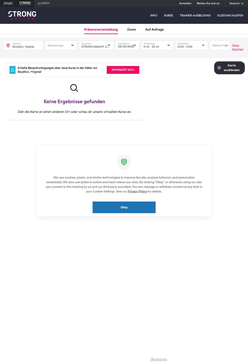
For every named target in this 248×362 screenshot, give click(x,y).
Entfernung (149, 42)
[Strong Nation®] (22, 15)
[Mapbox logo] (158, 360)
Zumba (8, 3)
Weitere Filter (220, 45)
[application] (124, 181)
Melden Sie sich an (208, 3)
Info (153, 15)
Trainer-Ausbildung (195, 15)
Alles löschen (237, 47)
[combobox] (61, 45)
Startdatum (123, 42)
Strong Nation (25, 3)
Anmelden (185, 3)
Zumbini (43, 3)
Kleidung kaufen (230, 15)
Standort (16, 42)
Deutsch (235, 3)
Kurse (168, 15)
